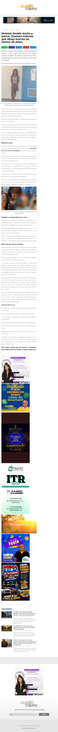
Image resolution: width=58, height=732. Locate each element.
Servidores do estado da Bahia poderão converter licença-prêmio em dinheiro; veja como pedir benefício (24, 613)
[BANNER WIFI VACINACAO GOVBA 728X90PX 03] (29, 23)
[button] (3, 7)
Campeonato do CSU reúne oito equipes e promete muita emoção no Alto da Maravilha (24, 627)
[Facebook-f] (27, 722)
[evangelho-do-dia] (18, 533)
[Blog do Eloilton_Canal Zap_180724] (15, 411)
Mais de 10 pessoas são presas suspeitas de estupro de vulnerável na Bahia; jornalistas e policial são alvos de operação (24, 642)
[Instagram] (30, 722)
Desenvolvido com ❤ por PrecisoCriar (29, 728)
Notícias (17, 29)
